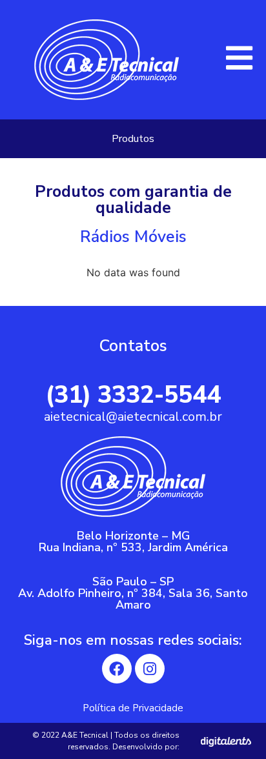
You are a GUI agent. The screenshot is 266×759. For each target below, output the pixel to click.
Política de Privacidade (133, 708)
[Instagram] (150, 668)
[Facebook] (117, 668)
